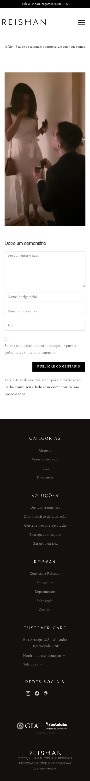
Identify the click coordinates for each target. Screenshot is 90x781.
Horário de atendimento (42, 655)
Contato (45, 610)
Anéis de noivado (45, 459)
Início (9, 46)
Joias (45, 468)
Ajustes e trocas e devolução (45, 525)
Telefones (30, 664)
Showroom (45, 583)
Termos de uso (45, 732)
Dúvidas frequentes (45, 507)
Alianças (45, 450)
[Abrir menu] (81, 22)
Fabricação (45, 601)
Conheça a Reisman (45, 573)
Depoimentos (45, 591)
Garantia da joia (45, 543)
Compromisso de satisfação (45, 516)
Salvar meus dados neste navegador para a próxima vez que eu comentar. (40, 349)
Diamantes (45, 477)
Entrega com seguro (45, 534)
